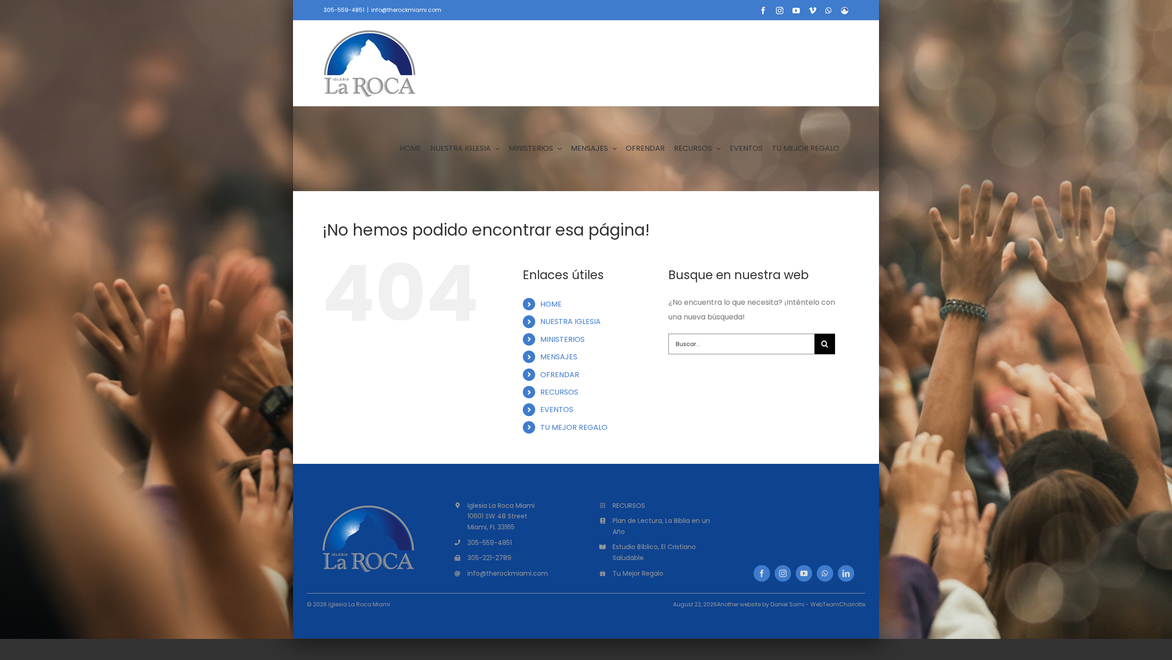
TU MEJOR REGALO (574, 427)
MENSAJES (558, 357)
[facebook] (762, 573)
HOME (551, 304)
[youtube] (804, 573)
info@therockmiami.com (406, 10)
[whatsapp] (825, 573)
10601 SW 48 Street (497, 516)
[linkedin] (846, 573)
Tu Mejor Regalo (638, 573)
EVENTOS (556, 409)
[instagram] (783, 573)
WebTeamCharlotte (837, 604)
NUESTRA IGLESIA (570, 321)
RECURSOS (559, 392)
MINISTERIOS (562, 339)
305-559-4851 (344, 10)
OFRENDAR (559, 374)
